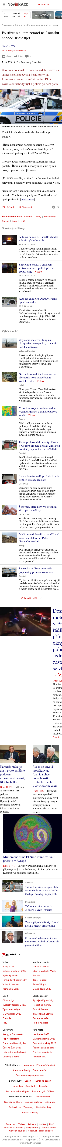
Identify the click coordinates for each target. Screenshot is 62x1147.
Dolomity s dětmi (11, 1056)
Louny (38, 216)
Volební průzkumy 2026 (14, 971)
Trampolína (17, 1086)
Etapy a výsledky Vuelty (44, 971)
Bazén (28, 1081)
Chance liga (8, 1000)
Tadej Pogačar (40, 980)
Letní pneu (50, 1102)
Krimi (21, 385)
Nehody (28, 216)
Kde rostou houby (21, 1070)
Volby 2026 (8, 966)
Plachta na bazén (42, 1081)
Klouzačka (43, 1086)
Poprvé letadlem (11, 1038)
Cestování (23, 484)
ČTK (13, 46)
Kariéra (42, 1124)
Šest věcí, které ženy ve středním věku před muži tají (38, 508)
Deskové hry (14, 1107)
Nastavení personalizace (40, 1130)
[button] (31, 106)
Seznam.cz (43, 4)
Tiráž (51, 1124)
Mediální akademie (13, 1127)
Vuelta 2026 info (41, 966)
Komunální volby (11, 989)
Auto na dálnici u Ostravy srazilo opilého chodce (38, 300)
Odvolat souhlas (17, 1130)
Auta (14, 221)
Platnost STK (39, 1056)
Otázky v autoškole (42, 1052)
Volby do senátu (11, 984)
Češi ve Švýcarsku (12, 1047)
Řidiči (22, 221)
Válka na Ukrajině (27, 351)
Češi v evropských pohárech (30, 1075)
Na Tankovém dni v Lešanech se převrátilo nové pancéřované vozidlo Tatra (37, 377)
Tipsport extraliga (11, 1009)
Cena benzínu (40, 1070)
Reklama (32, 1124)
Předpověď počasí (45, 1065)
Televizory (29, 1107)
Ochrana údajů (48, 1127)
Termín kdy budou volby (15, 980)
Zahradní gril (38, 1091)
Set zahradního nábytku (17, 1091)
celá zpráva (27, 199)
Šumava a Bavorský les (14, 1043)
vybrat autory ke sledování (13, 50)
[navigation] (3, 4)
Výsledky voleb (10, 975)
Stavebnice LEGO (13, 1102)
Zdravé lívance (40, 1009)
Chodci (5, 221)
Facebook (11, 1124)
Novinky (6, 46)
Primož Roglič (40, 984)
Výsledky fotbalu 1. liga (14, 1005)
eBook (9, 56)
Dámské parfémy (33, 1102)
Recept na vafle (40, 1018)
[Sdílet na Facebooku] (53, 207)
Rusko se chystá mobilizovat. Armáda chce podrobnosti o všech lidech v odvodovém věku (45, 776)
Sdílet (20, 56)
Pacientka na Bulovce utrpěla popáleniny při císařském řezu (36, 570)
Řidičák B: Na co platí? (44, 1047)
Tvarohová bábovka (43, 1013)
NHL (5, 1022)
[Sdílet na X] (58, 207)
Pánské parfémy (30, 1112)
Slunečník (30, 1086)
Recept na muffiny (42, 1005)
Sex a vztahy (25, 514)
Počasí (22, 419)
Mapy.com (29, 1065)
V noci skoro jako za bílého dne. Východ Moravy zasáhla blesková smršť (38, 411)
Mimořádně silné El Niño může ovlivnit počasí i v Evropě (29, 859)
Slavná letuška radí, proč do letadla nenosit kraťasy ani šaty (39, 477)
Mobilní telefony (42, 1096)
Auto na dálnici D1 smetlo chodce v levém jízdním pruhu (38, 238)
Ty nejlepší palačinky (43, 1000)
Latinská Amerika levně (14, 1052)
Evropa (22, 545)
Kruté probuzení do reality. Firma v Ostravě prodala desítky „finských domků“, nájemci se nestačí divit (39, 445)
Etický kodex (32, 1127)
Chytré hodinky (43, 1107)
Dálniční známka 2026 (44, 1038)
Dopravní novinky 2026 (44, 1043)
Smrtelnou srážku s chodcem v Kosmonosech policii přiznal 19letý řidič (36, 267)
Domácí (22, 453)
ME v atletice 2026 (12, 1013)
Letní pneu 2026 (41, 1034)
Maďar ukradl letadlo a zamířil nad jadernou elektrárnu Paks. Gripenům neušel (39, 537)
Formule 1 (8, 1018)
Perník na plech (40, 1022)
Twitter (21, 1124)
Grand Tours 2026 (42, 989)
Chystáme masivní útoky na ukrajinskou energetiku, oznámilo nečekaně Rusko (38, 343)
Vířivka (50, 1091)
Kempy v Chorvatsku (13, 1034)
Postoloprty (49, 216)
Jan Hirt (37, 975)
